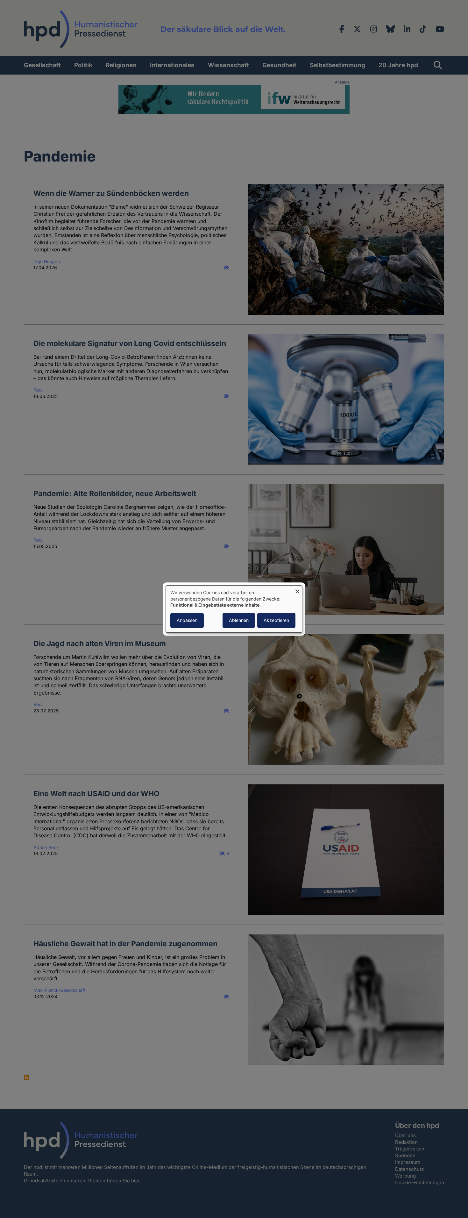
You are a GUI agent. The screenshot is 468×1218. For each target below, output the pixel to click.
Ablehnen (239, 620)
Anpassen (187, 620)
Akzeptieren (276, 620)
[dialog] (234, 609)
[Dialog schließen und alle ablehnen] (297, 590)
